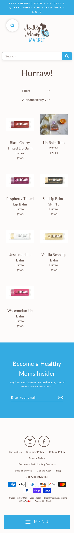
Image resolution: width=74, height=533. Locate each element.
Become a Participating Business (37, 464)
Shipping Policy (35, 451)
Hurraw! (19, 153)
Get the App (44, 470)
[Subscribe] (60, 397)
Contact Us (15, 451)
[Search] (67, 56)
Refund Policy (57, 451)
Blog (58, 470)
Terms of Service (22, 470)
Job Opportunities (37, 476)
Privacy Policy (37, 458)
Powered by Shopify (43, 501)
